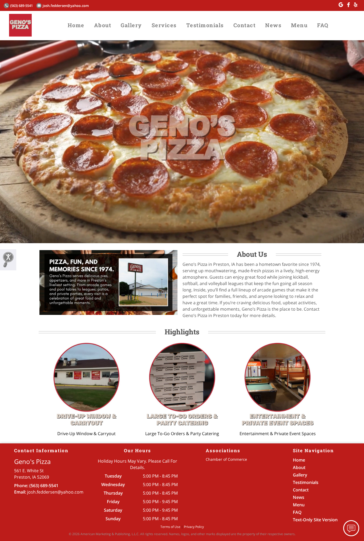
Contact (244, 25)
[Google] (341, 4)
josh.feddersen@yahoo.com (66, 5)
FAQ (323, 25)
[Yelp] (355, 4)
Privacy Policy (194, 526)
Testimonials (205, 25)
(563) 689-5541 (21, 5)
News (273, 25)
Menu (299, 25)
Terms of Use (170, 526)
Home (76, 25)
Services (164, 25)
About (102, 25)
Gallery (131, 25)
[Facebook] (348, 4)
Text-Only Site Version (315, 520)
